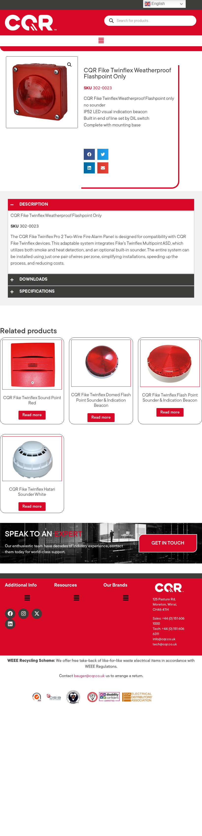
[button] (101, 40)
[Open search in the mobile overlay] (150, 21)
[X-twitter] (37, 613)
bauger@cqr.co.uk (89, 676)
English (158, 3)
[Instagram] (23, 613)
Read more (32, 415)
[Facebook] (10, 613)
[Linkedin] (10, 624)
